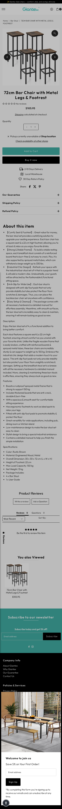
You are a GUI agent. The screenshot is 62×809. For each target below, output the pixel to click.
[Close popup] (57, 695)
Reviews (4, 539)
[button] (6, 803)
